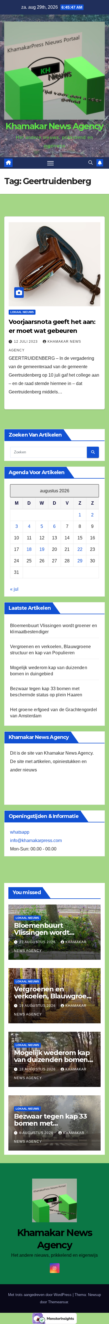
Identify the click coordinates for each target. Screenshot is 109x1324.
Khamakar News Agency (54, 126)
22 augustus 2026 (38, 942)
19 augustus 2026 (38, 1006)
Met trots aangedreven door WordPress (40, 1295)
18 (29, 549)
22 (79, 549)
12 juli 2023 (26, 342)
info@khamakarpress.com (36, 840)
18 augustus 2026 (38, 1069)
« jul (14, 589)
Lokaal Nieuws (22, 312)
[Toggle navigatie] (50, 163)
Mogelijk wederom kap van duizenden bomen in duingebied (52, 1060)
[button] (90, 162)
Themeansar (58, 1302)
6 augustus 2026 (36, 1133)
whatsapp (19, 832)
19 (41, 549)
